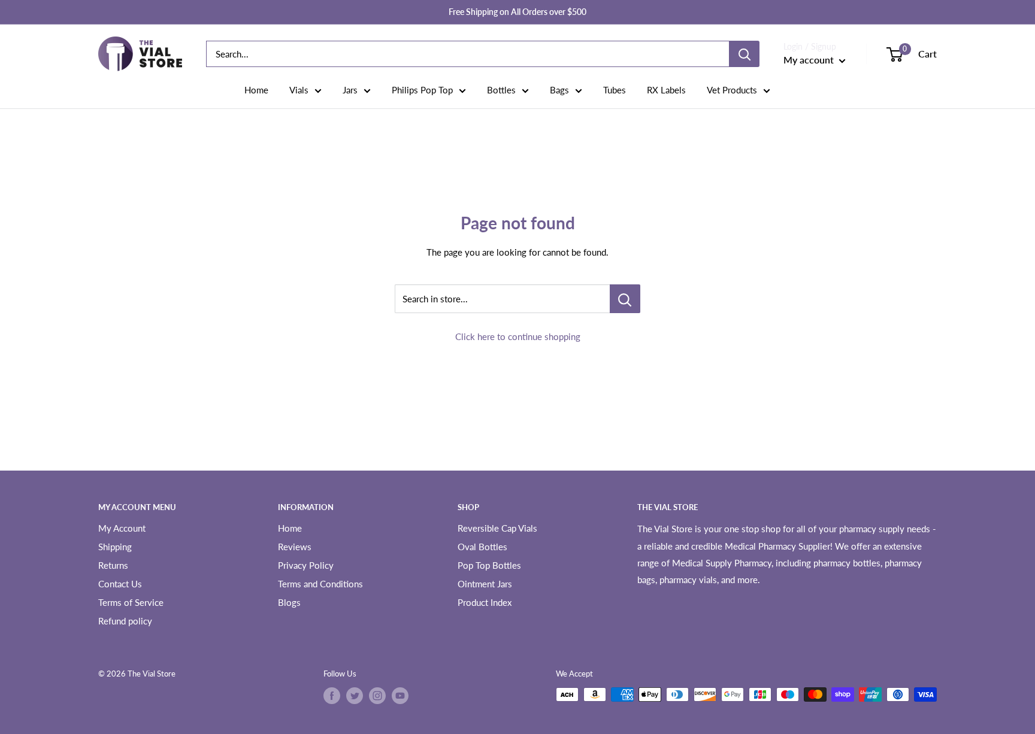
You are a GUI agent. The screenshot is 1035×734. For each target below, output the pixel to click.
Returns (113, 565)
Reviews (294, 546)
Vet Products (732, 89)
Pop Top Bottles (489, 565)
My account (809, 59)
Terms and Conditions (320, 583)
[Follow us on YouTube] (400, 695)
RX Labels (666, 89)
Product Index (485, 602)
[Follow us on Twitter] (354, 695)
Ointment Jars (485, 583)
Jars (350, 89)
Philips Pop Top (422, 89)
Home (256, 89)
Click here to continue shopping (517, 336)
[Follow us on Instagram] (377, 695)
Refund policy (125, 620)
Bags (559, 89)
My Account (122, 528)
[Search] (744, 54)
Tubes (614, 89)
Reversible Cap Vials (497, 528)
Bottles (501, 89)
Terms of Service (131, 602)
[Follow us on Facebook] (331, 695)
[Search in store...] (625, 298)
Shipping (115, 546)
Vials (298, 89)
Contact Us (120, 583)
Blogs (289, 602)
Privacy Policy (306, 565)
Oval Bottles (482, 546)
